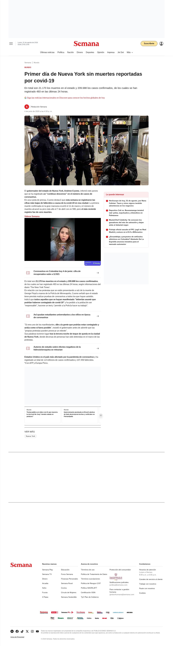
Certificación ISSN (88, 592)
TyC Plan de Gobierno (90, 597)
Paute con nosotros (147, 588)
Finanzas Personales (69, 579)
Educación (65, 570)
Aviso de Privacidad (20, 637)
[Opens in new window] (17, 631)
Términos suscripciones (90, 579)
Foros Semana (67, 574)
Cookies (142, 593)
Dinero (44, 579)
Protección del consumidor (120, 570)
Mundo (36, 63)
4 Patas (45, 597)
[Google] (12, 631)
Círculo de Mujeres (68, 592)
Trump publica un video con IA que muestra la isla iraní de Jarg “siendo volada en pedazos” (42, 414)
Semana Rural (67, 583)
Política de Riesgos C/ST (91, 583)
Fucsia (44, 592)
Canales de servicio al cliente (150, 579)
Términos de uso (87, 570)
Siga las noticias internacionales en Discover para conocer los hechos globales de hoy (66, 98)
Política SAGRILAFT (89, 588)
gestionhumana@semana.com (122, 594)
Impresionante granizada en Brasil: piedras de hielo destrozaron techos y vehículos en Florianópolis (79, 414)
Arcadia (45, 583)
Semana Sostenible (69, 597)
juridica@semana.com (118, 585)
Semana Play (47, 570)
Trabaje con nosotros (147, 584)
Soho (44, 588)
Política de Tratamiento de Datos (94, 574)
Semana (27, 63)
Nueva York (30, 436)
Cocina (64, 588)
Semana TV (47, 574)
